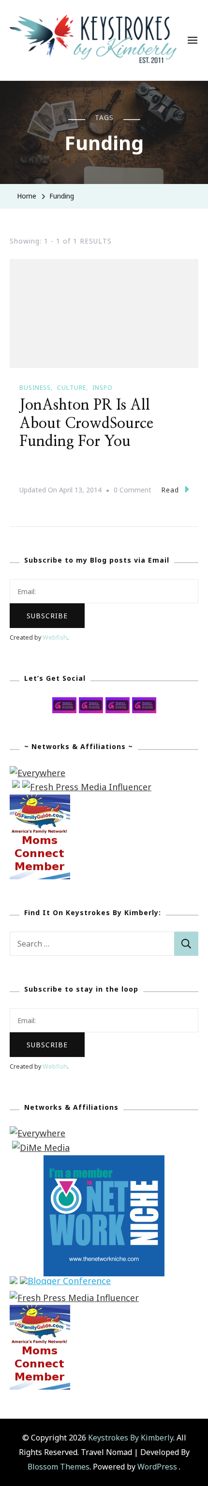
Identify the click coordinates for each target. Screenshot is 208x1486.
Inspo (102, 387)
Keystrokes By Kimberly (130, 1437)
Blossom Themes (58, 1466)
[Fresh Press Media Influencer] (86, 787)
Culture (71, 387)
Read (170, 489)
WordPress (157, 1466)
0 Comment (132, 491)
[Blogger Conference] (65, 1283)
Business (35, 387)
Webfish (55, 637)
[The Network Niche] (104, 1162)
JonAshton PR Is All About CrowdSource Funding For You (86, 423)
